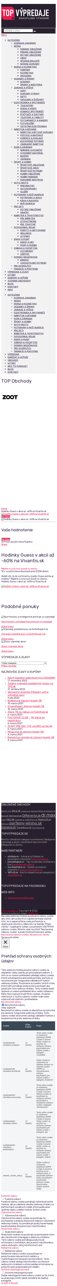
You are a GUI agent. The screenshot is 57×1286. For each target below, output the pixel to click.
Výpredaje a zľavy (18, 271)
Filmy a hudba (28, 245)
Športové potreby (31, 170)
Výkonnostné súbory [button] (11, 1212)
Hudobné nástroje (31, 179)
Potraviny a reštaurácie (29, 194)
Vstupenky (26, 251)
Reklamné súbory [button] (10, 1248)
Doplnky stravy (29, 93)
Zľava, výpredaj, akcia (12, 646)
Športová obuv (29, 167)
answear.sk (25, 811)
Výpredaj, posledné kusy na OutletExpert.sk (23, 634)
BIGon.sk (42, 811)
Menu (4, 35)
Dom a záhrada (23, 147)
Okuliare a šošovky (32, 99)
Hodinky (25, 81)
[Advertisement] (28, 478)
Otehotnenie (28, 221)
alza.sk (16, 810)
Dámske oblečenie (31, 49)
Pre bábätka (27, 218)
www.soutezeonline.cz (30, 870)
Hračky (24, 212)
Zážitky (24, 254)
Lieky (23, 90)
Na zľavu (5, 516)
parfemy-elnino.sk (25, 823)
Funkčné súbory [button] (9, 1196)
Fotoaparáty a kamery (34, 120)
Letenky (25, 236)
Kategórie (14, 40)
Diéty (23, 96)
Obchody (13, 360)
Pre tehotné (28, 224)
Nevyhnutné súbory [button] (11, 1002)
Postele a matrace (31, 135)
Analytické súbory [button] (10, 1229)
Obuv (23, 57)
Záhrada (25, 158)
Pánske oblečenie (30, 52)
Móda (17, 46)
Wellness (25, 233)
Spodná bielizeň (29, 60)
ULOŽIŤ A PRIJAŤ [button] (9, 1283)
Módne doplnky (29, 63)
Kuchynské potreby (32, 141)
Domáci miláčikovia (25, 256)
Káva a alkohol (29, 200)
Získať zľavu (7, 626)
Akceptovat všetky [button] (40, 934)
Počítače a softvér (32, 114)
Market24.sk (44, 819)
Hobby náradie (29, 176)
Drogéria (25, 75)
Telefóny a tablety (32, 117)
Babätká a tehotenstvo (29, 215)
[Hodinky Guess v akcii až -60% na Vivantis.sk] (28, 514)
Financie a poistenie (26, 268)
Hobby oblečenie (30, 173)
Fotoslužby (27, 123)
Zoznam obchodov (19, 280)
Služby (24, 191)
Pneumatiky (27, 185)
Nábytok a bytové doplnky (36, 132)
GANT (3, 820)
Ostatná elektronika (33, 126)
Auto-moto (21, 182)
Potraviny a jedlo (31, 197)
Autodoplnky (28, 188)
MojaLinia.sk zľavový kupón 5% (26, 731)
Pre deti (19, 206)
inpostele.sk (20, 820)
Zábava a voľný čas (25, 248)
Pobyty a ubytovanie (33, 230)
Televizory (26, 105)
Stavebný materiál (31, 153)
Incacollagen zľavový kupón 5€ (26, 706)
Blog (10, 283)
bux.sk (4, 815)
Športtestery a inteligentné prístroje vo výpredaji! (26, 621)
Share (4, 544)
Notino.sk (5, 824)
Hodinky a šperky (24, 78)
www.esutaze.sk (40, 859)
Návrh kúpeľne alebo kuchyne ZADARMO (31, 677)
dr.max (48, 815)
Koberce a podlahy (31, 138)
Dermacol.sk (15, 815)
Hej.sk (10, 819)
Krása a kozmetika (25, 66)
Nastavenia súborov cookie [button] (15, 934)
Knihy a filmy (21, 239)
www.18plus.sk (15, 875)
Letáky (12, 274)
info (10, 289)
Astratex (34, 811)
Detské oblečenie (30, 54)
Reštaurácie (27, 203)
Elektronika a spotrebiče (29, 102)
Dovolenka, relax (24, 227)
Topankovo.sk (23, 827)
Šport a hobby (22, 161)
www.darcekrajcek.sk (24, 864)
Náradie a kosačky (31, 150)
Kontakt (13, 286)
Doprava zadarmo (25, 43)
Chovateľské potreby (33, 262)
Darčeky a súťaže (18, 277)
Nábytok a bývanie (25, 129)
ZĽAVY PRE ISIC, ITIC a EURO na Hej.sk (30, 726)
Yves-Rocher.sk (38, 828)
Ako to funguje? (18, 366)
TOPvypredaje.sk (9, 911)
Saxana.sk (8, 827)
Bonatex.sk (50, 811)
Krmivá (24, 259)
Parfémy (25, 69)
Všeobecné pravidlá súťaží (21, 898)
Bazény (24, 155)
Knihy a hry (27, 242)
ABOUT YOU (6, 811)
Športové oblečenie (32, 164)
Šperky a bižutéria (31, 84)
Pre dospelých (22, 265)
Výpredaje (13, 354)
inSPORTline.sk (31, 820)
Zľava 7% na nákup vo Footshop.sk (28, 711)
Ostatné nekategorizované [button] (15, 1269)
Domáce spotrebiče (32, 111)
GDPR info (33, 913)
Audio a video (28, 108)
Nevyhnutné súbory (15, 1005)
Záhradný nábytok (31, 144)
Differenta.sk (31, 815)
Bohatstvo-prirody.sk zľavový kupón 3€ (31, 737)
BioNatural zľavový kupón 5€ (25, 700)
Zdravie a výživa (23, 87)
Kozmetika (26, 72)
